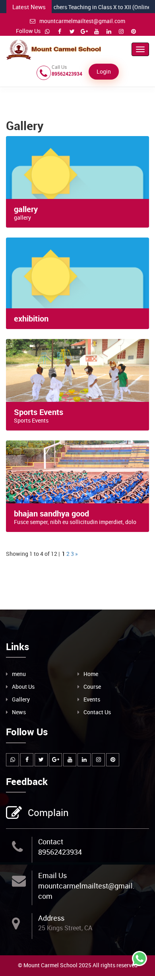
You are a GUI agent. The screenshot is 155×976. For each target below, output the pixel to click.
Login (104, 71)
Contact (50, 841)
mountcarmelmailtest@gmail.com (82, 21)
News (19, 712)
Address (51, 918)
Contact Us (97, 712)
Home (90, 674)
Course (92, 686)
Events (91, 699)
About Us (23, 686)
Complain (48, 812)
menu (19, 674)
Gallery (21, 699)
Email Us (52, 875)
